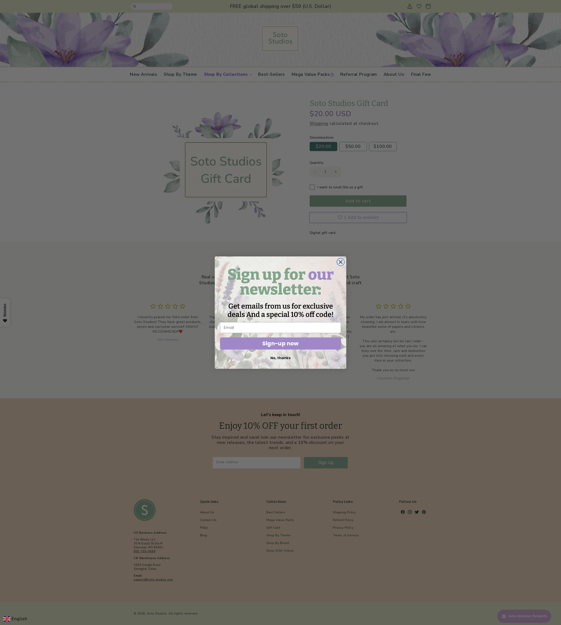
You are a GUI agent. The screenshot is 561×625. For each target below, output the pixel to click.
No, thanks (280, 357)
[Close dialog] (340, 262)
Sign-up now (280, 343)
